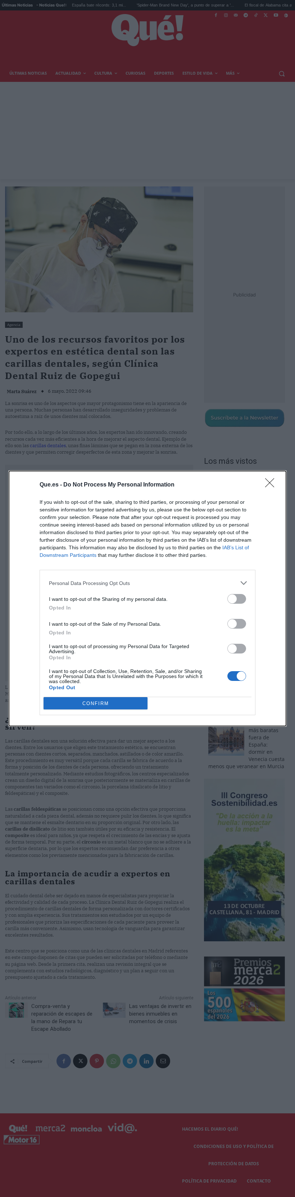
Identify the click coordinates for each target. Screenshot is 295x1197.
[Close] (272, 485)
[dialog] (147, 598)
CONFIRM (95, 703)
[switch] (236, 599)
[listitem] (147, 583)
